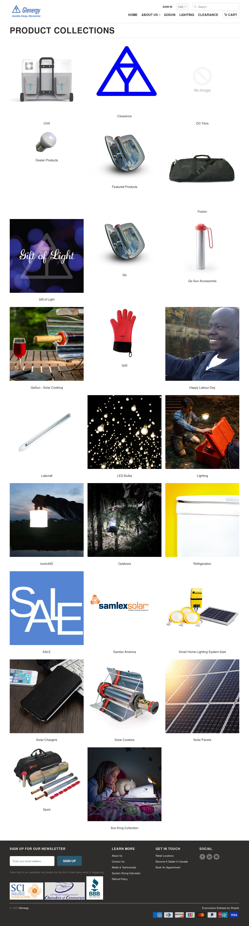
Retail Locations (165, 855)
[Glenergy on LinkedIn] (209, 857)
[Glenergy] (26, 11)
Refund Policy (120, 879)
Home (133, 15)
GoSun (169, 15)
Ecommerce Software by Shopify (220, 908)
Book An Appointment (168, 867)
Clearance (208, 15)
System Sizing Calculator (126, 873)
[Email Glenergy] (217, 857)
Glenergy (24, 908)
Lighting (186, 15)
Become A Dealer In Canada (172, 861)
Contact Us (118, 861)
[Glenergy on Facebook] (202, 857)
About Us (150, 15)
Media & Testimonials (124, 867)
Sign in (167, 7)
